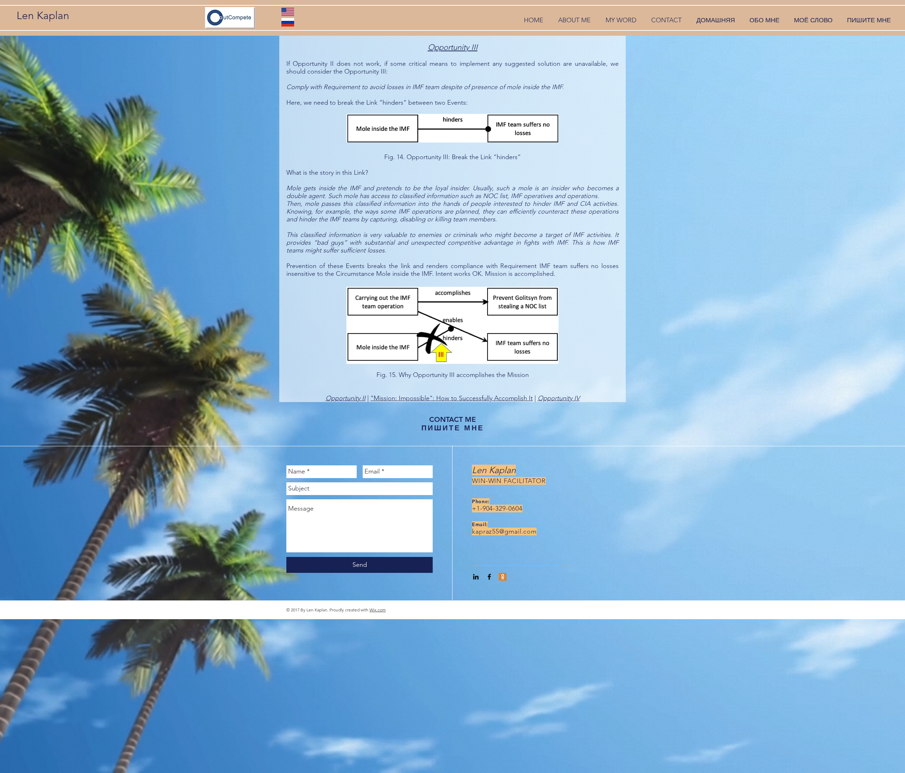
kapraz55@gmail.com (504, 531)
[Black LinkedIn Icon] (476, 577)
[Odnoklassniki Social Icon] (503, 577)
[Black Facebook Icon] (489, 577)
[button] (574, 20)
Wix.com (377, 609)
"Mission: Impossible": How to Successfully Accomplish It (451, 398)
